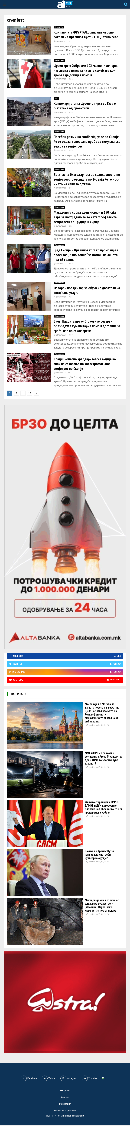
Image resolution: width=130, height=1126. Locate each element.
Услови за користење (65, 1110)
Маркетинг (65, 1104)
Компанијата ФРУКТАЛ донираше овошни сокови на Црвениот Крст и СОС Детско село (86, 34)
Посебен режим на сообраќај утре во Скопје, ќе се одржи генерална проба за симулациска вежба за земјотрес (87, 141)
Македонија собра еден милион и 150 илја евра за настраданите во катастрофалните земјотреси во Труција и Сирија (85, 217)
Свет (56, 98)
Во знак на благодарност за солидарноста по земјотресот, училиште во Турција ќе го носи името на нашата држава (87, 179)
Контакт (65, 1097)
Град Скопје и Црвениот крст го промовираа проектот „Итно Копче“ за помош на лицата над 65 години (86, 255)
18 (29, 393)
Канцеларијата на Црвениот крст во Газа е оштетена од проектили (85, 106)
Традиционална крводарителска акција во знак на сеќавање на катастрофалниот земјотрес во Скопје (85, 364)
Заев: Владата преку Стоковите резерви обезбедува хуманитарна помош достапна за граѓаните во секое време (87, 326)
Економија (59, 27)
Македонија (59, 60)
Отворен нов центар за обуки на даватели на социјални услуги (87, 290)
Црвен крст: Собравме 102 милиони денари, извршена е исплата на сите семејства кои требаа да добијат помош (85, 70)
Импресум (65, 1090)
